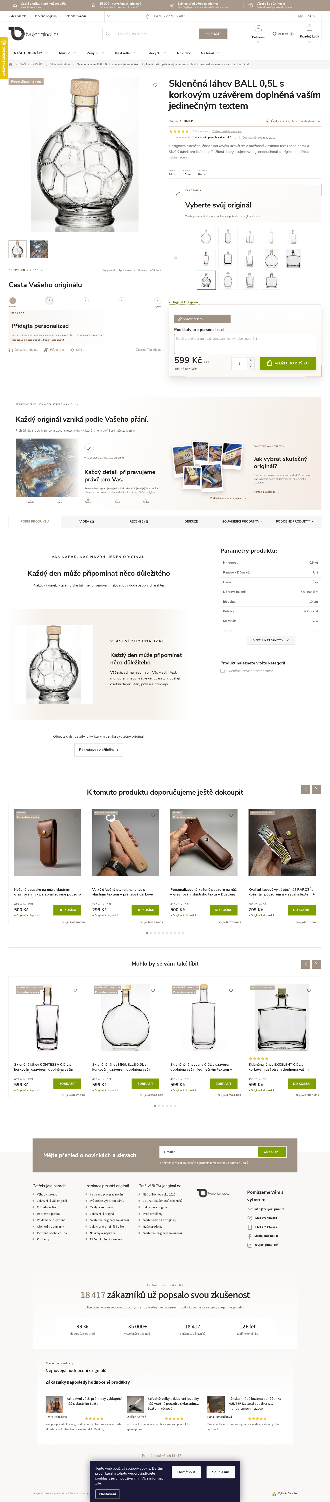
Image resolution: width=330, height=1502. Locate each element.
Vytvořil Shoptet (287, 1493)
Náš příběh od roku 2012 (159, 1194)
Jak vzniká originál (102, 1214)
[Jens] (271, 279)
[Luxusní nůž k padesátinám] (211, 478)
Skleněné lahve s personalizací (250, 670)
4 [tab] (159, 933)
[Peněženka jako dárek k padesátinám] (184, 461)
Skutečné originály (45, 16)
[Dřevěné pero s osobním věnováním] (232, 456)
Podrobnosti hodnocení (227, 131)
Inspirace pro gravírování (106, 1194)
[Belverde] (228, 257)
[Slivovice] (206, 236)
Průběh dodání (47, 1207)
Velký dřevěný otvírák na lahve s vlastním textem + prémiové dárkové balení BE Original (122, 892)
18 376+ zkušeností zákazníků (163, 1201)
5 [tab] (163, 933)
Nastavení (107, 1494)
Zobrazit (67, 1084)
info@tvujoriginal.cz (269, 1209)
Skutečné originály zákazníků (109, 1220)
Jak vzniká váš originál (52, 1201)
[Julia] (228, 236)
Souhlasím (220, 1472)
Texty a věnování (101, 1207)
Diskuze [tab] (191, 521)
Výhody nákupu (47, 1194)
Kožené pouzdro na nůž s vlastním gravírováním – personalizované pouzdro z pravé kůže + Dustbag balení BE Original (47, 892)
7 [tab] (171, 933)
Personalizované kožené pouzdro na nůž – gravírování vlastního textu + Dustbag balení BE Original (203, 892)
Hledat (213, 33)
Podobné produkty (293, 521)
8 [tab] (175, 933)
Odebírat (272, 1152)
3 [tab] (155, 933)
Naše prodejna (153, 1226)
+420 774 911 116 (265, 1227)
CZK (308, 16)
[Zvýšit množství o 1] (250, 360)
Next (316, 789)
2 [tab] (151, 933)
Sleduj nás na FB (266, 1236)
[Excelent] (293, 257)
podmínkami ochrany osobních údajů (223, 1163)
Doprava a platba (48, 1214)
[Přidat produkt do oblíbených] (155, 85)
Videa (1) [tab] (86, 521)
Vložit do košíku (292, 363)
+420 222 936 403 (265, 1218)
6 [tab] (167, 933)
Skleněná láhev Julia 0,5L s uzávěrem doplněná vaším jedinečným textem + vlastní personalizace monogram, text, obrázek (201, 1067)
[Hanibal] (293, 236)
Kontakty (43, 1239)
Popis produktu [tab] (35, 521)
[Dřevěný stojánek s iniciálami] (192, 478)
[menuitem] (31, 53)
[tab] (30, 501)
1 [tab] (147, 933)
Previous (305, 789)
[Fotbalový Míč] (206, 279)
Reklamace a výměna (51, 1220)
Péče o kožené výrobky (106, 1239)
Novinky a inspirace (103, 1233)
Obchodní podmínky (50, 1226)
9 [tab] (179, 933)
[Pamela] (249, 236)
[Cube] (249, 257)
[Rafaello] (271, 236)
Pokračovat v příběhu (96, 749)
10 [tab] (183, 933)
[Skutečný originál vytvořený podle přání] (200, 452)
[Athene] (228, 279)
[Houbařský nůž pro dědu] (216, 455)
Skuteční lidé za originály (159, 1220)
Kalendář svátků (75, 16)
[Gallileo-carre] (249, 279)
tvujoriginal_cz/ (266, 1245)
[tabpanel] (48, 863)
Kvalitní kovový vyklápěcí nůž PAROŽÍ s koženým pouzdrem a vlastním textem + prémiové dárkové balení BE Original (282, 892)
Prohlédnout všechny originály (228, 498)
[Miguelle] (271, 257)
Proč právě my (153, 1214)
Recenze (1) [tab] (139, 521)
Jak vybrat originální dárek (107, 1226)
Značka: (149, 350)
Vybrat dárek (17, 16)
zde (98, 1483)
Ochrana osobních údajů (53, 1233)
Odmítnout (186, 1472)
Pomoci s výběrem (267, 492)
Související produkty (240, 521)
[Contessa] (206, 257)
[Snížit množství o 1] (250, 367)
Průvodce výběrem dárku (107, 1201)
